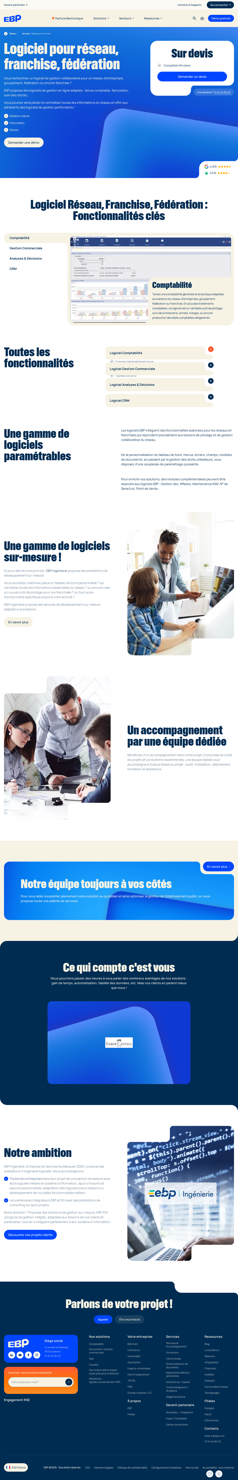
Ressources (151, 18)
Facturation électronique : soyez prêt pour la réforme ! (104, 1371)
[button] (211, 349)
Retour (10, 33)
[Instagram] (36, 1355)
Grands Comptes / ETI (140, 1392)
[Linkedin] (11, 1355)
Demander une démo (23, 142)
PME (130, 1386)
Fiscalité (93, 1364)
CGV (87, 1467)
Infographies (211, 1362)
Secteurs (125, 18)
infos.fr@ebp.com (214, 1435)
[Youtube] (20, 1355)
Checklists (210, 1368)
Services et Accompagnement (176, 1344)
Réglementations (175, 1396)
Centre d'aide (173, 1358)
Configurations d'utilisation (166, 1467)
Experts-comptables (139, 1368)
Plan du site (192, 1467)
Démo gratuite (221, 18)
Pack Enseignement (138, 1374)
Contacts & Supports (189, 4)
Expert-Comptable (176, 1418)
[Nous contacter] (218, 1473)
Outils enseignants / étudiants (177, 1389)
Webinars (210, 1356)
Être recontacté (129, 1319)
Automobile (134, 1356)
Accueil (26, 33)
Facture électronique (69, 18)
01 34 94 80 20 (222, 92)
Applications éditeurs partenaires (178, 1374)
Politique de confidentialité (132, 1467)
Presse (131, 1414)
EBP (130, 1408)
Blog (207, 1344)
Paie (91, 1358)
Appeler (103, 1319)
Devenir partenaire (14, 4)
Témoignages (212, 1392)
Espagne (209, 1408)
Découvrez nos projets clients (30, 1234)
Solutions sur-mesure (178, 1382)
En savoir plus (18, 622)
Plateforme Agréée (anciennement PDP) (105, 1380)
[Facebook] (28, 1355)
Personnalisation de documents (177, 1365)
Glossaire (210, 1380)
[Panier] (202, 18)
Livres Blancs (212, 1350)
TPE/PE (131, 1380)
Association (134, 1362)
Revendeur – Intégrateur (179, 1412)
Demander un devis (192, 76)
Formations (172, 1352)
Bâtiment (133, 1344)
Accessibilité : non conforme (218, 1467)
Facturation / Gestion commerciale (101, 1350)
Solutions (99, 18)
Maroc (208, 1414)
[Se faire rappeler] (209, 1473)
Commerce (134, 1350)
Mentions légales (103, 1467)
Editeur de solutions (177, 1424)
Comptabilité (96, 1344)
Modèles (209, 1374)
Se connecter (219, 5)
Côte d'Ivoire (211, 1420)
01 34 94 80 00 (213, 1441)
